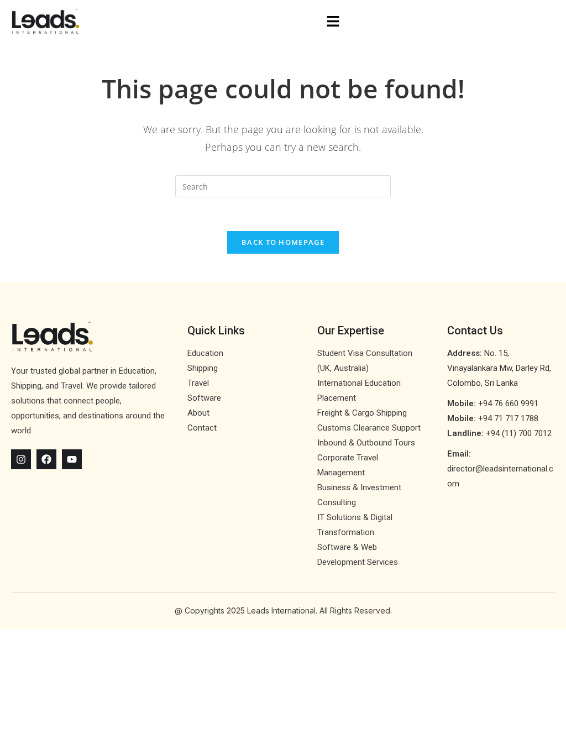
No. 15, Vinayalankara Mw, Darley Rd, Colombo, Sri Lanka (499, 368)
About (198, 413)
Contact (202, 428)
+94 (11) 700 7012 (519, 433)
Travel (198, 383)
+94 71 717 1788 (508, 418)
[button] (333, 21)
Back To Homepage (283, 242)
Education (205, 353)
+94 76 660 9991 (508, 403)
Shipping (202, 368)
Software (204, 398)
